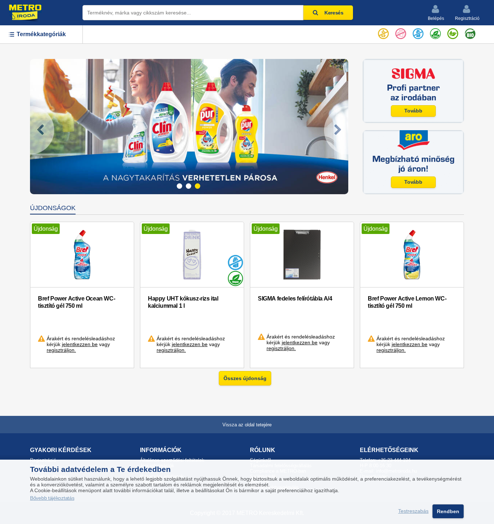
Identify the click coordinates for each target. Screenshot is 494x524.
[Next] (336, 130)
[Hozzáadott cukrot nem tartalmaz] (400, 32)
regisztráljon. (61, 350)
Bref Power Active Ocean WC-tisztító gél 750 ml (76, 302)
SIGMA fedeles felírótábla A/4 (295, 298)
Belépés (436, 18)
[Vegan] (435, 32)
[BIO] (470, 32)
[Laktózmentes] (418, 32)
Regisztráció (467, 18)
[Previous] (42, 130)
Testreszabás (413, 511)
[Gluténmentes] (383, 32)
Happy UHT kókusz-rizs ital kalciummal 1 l (183, 302)
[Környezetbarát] (452, 32)
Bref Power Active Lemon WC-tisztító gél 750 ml (407, 302)
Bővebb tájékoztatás (52, 498)
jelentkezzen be (80, 344)
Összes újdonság (245, 378)
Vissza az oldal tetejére (247, 424)
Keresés (334, 13)
